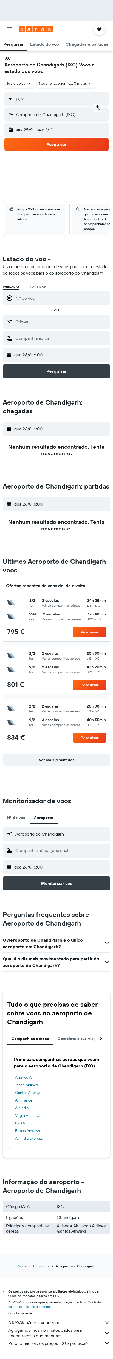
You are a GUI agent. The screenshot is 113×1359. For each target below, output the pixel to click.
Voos (22, 1266)
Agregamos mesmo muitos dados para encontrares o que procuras (45, 1332)
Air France (23, 1100)
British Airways (27, 1130)
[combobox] (61, 322)
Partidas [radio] (38, 287)
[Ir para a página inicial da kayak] (36, 29)
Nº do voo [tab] (16, 817)
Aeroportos (40, 1266)
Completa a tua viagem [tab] (79, 1038)
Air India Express (29, 1138)
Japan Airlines (26, 1084)
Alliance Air (24, 1077)
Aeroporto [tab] (43, 817)
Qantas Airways (28, 1092)
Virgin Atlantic (27, 1115)
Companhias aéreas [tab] (30, 1038)
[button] (9, 29)
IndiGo (20, 1123)
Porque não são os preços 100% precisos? (48, 1343)
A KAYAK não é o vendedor (33, 1322)
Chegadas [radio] (11, 287)
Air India (22, 1107)
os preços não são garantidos (30, 1307)
